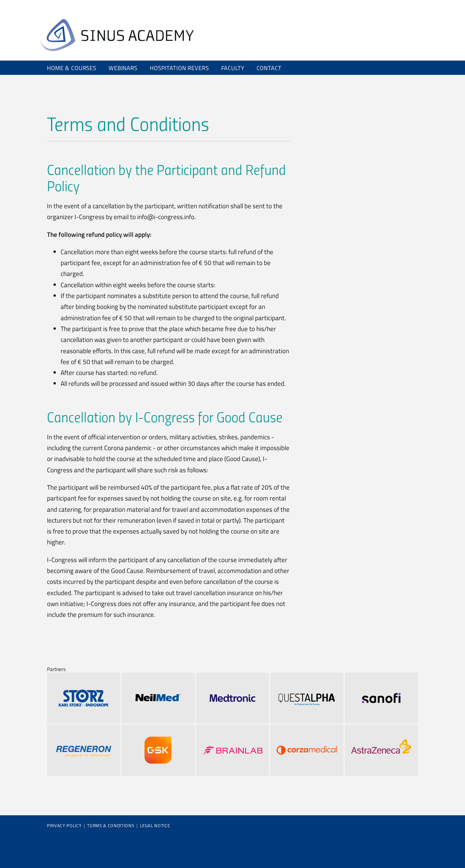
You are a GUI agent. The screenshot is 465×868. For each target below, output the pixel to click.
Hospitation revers (179, 68)
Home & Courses (71, 68)
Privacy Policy (64, 825)
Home (117, 35)
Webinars (123, 68)
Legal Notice (155, 825)
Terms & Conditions (110, 825)
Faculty (232, 68)
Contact (269, 68)
